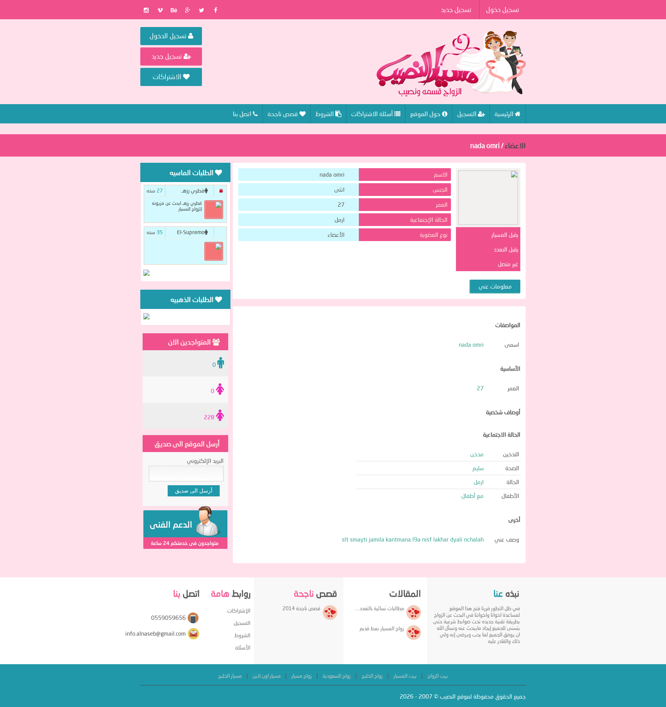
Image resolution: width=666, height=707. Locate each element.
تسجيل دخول (502, 9)
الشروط (242, 635)
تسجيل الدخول (169, 36)
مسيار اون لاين (266, 676)
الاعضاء (515, 145)
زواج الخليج (372, 676)
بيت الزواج (437, 676)
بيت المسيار (405, 676)
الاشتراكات (168, 77)
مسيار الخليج (230, 676)
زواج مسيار (301, 676)
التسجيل (242, 622)
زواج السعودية (337, 676)
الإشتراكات (239, 610)
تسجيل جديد (456, 9)
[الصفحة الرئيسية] (451, 63)
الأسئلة (243, 647)
